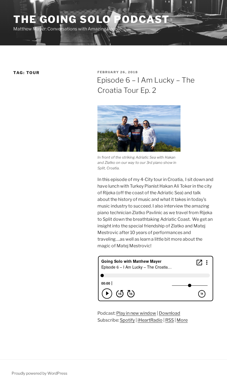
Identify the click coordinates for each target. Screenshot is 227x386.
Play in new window (136, 313)
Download (169, 313)
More (182, 320)
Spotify (127, 320)
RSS (169, 320)
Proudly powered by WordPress (39, 373)
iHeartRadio (150, 320)
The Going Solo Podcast (91, 19)
